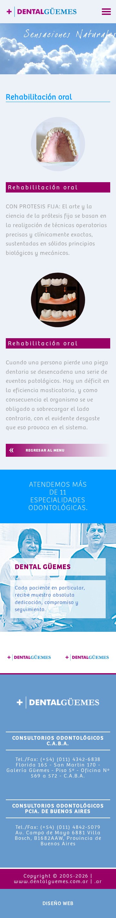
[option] (29, 657)
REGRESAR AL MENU (45, 450)
